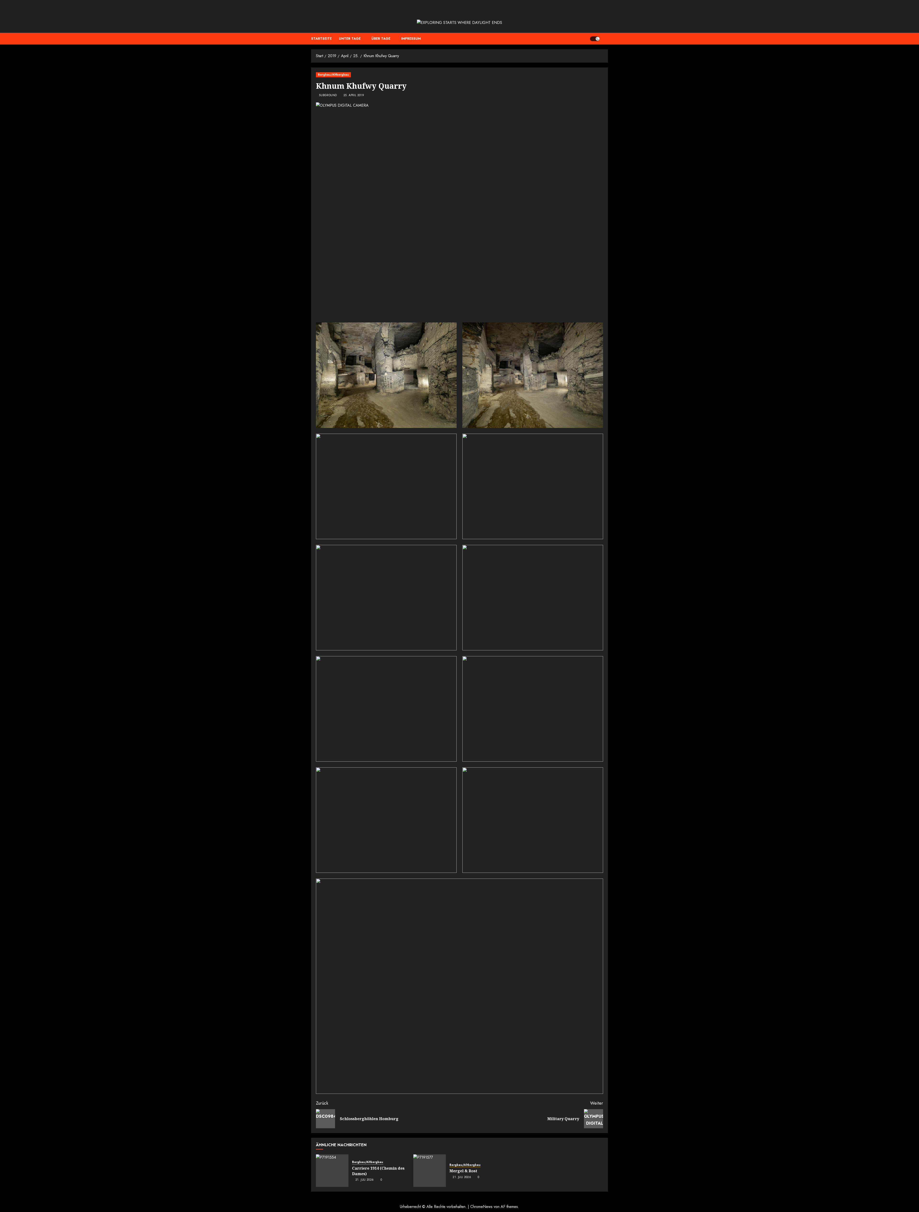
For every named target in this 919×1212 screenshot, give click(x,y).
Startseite (321, 38)
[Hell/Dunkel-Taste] (595, 38)
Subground (328, 95)
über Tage (380, 38)
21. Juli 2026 (364, 1180)
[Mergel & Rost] (429, 1170)
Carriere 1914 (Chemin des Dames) (378, 1171)
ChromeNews (481, 1206)
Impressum (411, 38)
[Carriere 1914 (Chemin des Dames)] (332, 1170)
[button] (605, 38)
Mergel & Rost (463, 1170)
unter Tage (350, 38)
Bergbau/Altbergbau (333, 74)
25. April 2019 (353, 95)
